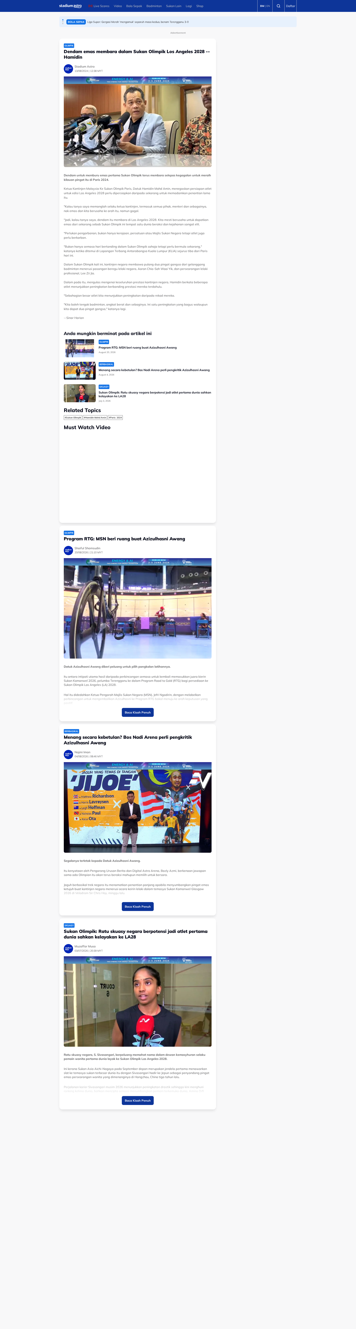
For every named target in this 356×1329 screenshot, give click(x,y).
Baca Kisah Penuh (138, 712)
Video (118, 6)
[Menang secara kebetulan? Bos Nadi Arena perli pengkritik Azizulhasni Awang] (80, 371)
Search (278, 6)
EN (268, 6)
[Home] (70, 6)
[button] (62, 19)
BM (262, 6)
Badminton (154, 6)
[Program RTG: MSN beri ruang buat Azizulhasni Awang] (80, 348)
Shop (199, 6)
